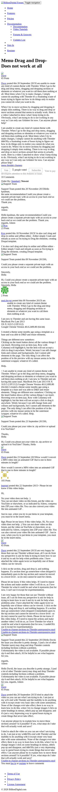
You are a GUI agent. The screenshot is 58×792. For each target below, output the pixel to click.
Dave (3, 83)
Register (11, 50)
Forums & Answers (22, 34)
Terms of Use (13, 773)
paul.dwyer (6, 300)
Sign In (10, 45)
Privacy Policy (14, 779)
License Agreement (16, 784)
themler (11, 165)
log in (13, 763)
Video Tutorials (20, 29)
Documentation (20, 26)
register (22, 763)
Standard (15, 181)
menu (4, 165)
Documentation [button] (14, 24)
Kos (3, 233)
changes (18, 165)
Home (10, 8)
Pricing (10, 18)
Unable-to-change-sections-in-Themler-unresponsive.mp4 (28, 629)
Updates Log (19, 40)
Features (11, 13)
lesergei (4, 485)
